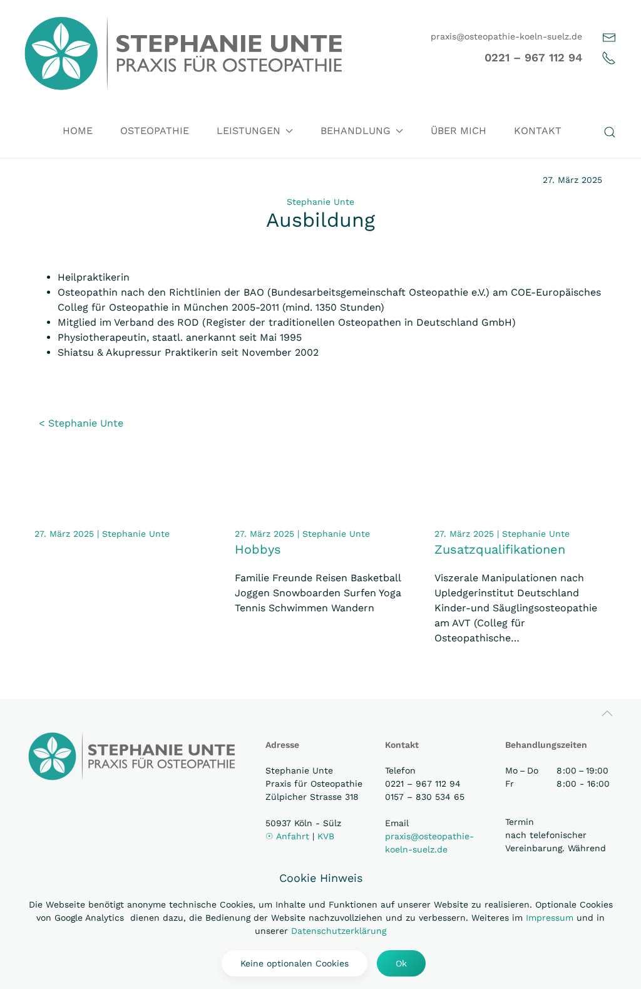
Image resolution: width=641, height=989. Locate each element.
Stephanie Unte (320, 202)
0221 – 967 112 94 (533, 57)
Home (78, 131)
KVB (325, 836)
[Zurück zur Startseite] (183, 53)
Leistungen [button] (248, 131)
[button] (609, 132)
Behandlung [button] (355, 131)
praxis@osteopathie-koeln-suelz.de (506, 36)
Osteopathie (154, 131)
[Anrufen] (609, 57)
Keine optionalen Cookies (294, 963)
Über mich (458, 131)
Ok (401, 963)
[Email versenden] (609, 36)
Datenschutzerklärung (338, 931)
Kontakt (538, 131)
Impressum (549, 918)
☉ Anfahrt (288, 836)
